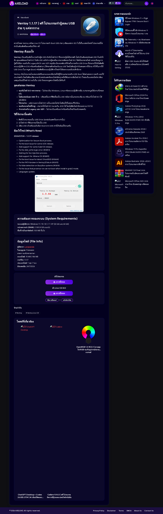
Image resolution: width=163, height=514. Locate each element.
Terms (121, 511)
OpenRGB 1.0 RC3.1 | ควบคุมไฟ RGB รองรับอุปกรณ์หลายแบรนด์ (88, 349)
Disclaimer (111, 511)
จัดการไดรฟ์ (34, 34)
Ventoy (18, 313)
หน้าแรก (43, 3)
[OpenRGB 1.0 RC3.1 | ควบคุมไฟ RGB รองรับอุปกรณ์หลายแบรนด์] (88, 334)
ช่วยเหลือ (99, 3)
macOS (87, 3)
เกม (67, 3)
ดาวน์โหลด (60, 282)
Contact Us (149, 511)
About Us (138, 511)
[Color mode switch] (152, 3)
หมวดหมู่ (55, 3)
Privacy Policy (98, 511)
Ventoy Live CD (32, 313)
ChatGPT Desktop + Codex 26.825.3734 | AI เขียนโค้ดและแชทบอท (30, 497)
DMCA (129, 511)
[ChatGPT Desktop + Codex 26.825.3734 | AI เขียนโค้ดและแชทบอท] (30, 408)
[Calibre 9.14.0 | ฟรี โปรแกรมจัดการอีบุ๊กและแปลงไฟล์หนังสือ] (59, 408)
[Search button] (146, 3)
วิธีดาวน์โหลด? (52, 300)
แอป (76, 3)
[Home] (18, 17)
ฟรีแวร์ (43, 34)
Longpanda (29, 247)
